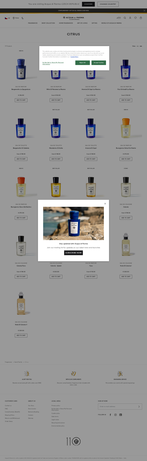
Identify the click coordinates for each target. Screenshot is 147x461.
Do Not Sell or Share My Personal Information (53, 63)
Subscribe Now (73, 253)
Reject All (83, 62)
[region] (74, 58)
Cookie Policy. (74, 57)
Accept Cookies (99, 62)
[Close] (105, 203)
